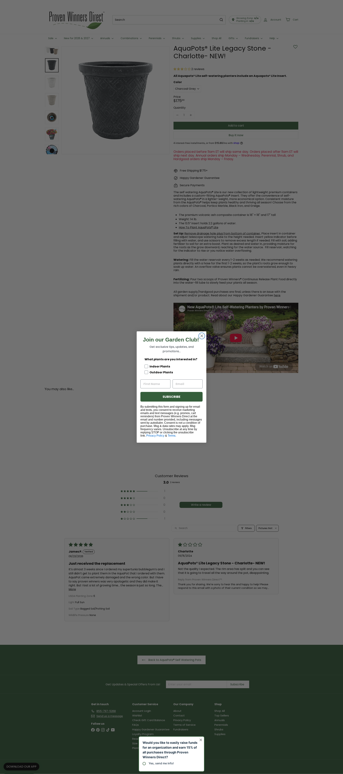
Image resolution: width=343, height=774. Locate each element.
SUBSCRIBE (171, 396)
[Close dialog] (202, 336)
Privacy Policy (155, 435)
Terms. (172, 435)
